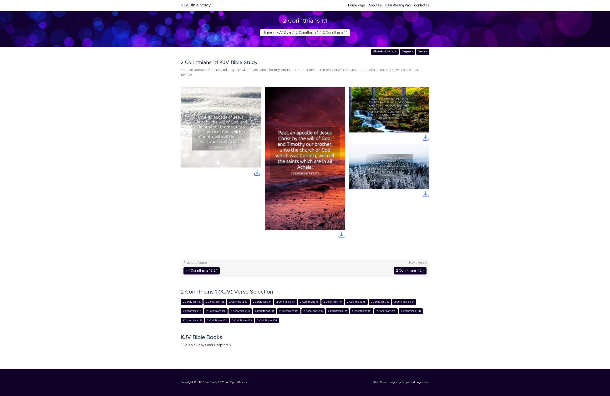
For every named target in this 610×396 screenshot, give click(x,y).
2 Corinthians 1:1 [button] (191, 302)
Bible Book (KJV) (383, 52)
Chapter (406, 52)
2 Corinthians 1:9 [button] (380, 302)
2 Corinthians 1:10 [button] (404, 302)
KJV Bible (283, 32)
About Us (374, 5)
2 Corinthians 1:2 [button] (215, 302)
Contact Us (421, 5)
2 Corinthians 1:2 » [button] (410, 270)
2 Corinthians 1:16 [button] (313, 311)
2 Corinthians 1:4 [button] (262, 302)
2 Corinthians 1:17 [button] (337, 311)
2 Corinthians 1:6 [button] (309, 302)
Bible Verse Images (385, 382)
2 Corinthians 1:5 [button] (285, 302)
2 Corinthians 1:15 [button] (288, 311)
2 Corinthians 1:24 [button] (267, 320)
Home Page (356, 5)
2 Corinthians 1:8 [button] (356, 302)
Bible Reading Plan (397, 5)
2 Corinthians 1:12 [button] (215, 311)
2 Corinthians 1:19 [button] (386, 311)
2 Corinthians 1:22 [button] (217, 320)
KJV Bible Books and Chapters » (206, 345)
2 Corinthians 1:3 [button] (238, 302)
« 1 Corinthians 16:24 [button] (202, 270)
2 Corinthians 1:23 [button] (242, 320)
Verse (421, 52)
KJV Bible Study (207, 382)
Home (267, 32)
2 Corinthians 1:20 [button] (411, 311)
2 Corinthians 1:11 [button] (192, 311)
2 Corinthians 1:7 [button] (333, 302)
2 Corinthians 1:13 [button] (240, 311)
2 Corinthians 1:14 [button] (264, 311)
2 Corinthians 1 (307, 32)
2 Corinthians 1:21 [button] (192, 320)
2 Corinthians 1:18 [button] (361, 311)
